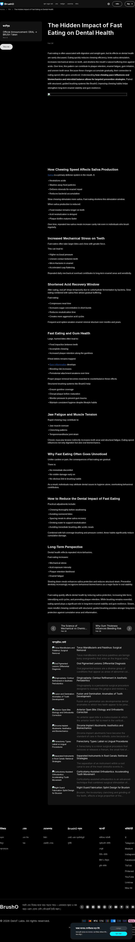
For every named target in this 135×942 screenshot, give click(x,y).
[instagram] (87, 907)
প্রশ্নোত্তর (4, 848)
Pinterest (129, 871)
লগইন (117, 4)
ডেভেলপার (70, 4)
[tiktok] (99, 907)
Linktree (129, 882)
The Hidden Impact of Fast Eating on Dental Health (33, 9)
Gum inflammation (58, 364)
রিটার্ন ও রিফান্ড (104, 860)
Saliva (51, 175)
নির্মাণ (45, 837)
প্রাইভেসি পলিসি (104, 843)
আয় (24, 843)
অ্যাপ (2, 837)
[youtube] (116, 907)
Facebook (130, 860)
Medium (129, 848)
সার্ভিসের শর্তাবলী (104, 837)
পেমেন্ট (101, 848)
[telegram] (110, 907)
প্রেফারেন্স (118, 928)
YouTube (129, 877)
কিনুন (128, 4)
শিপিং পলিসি (103, 854)
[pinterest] (104, 907)
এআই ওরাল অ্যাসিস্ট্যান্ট (76, 837)
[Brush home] (7, 4)
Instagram (130, 854)
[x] (82, 907)
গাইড (76, 4)
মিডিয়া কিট (128, 888)
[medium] (127, 907)
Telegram (129, 843)
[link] (121, 907)
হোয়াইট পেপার (48, 843)
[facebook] (93, 907)
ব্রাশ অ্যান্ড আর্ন (48, 4)
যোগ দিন (26, 837)
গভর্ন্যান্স (62, 4)
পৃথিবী (69, 843)
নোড (56, 4)
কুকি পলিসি (103, 865)
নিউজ (9, 9)
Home (2, 9)
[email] (133, 907)
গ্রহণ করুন (118, 934)
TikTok (128, 865)
